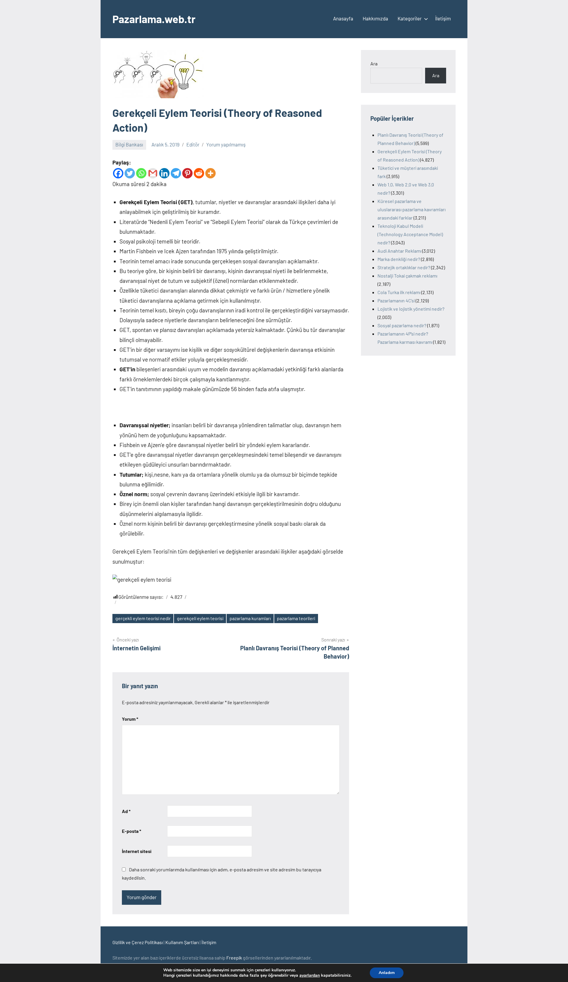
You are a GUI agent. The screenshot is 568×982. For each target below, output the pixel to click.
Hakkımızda (375, 18)
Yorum (130, 719)
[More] (210, 173)
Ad (126, 811)
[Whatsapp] (141, 173)
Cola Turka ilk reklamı (398, 292)
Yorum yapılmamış (226, 144)
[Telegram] (176, 173)
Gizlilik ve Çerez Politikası (137, 942)
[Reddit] (199, 173)
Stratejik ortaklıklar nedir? (403, 267)
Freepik (234, 957)
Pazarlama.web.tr (154, 18)
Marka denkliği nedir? (398, 259)
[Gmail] (153, 173)
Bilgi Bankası (129, 144)
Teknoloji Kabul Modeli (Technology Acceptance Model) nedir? (410, 234)
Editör (192, 144)
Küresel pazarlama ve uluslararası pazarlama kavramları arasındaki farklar (411, 209)
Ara (373, 63)
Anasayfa (343, 18)
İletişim (443, 18)
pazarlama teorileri (296, 618)
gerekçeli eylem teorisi (200, 618)
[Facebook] (118, 173)
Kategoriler (410, 18)
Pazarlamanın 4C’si (396, 300)
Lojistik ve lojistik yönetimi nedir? (410, 309)
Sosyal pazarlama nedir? (401, 325)
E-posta (131, 831)
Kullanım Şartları (182, 942)
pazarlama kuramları (250, 618)
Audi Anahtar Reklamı (399, 251)
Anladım (387, 972)
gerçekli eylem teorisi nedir (143, 618)
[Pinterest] (187, 173)
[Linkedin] (164, 173)
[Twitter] (130, 173)
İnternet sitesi (136, 851)
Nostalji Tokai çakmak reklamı (407, 275)
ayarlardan (309, 975)
